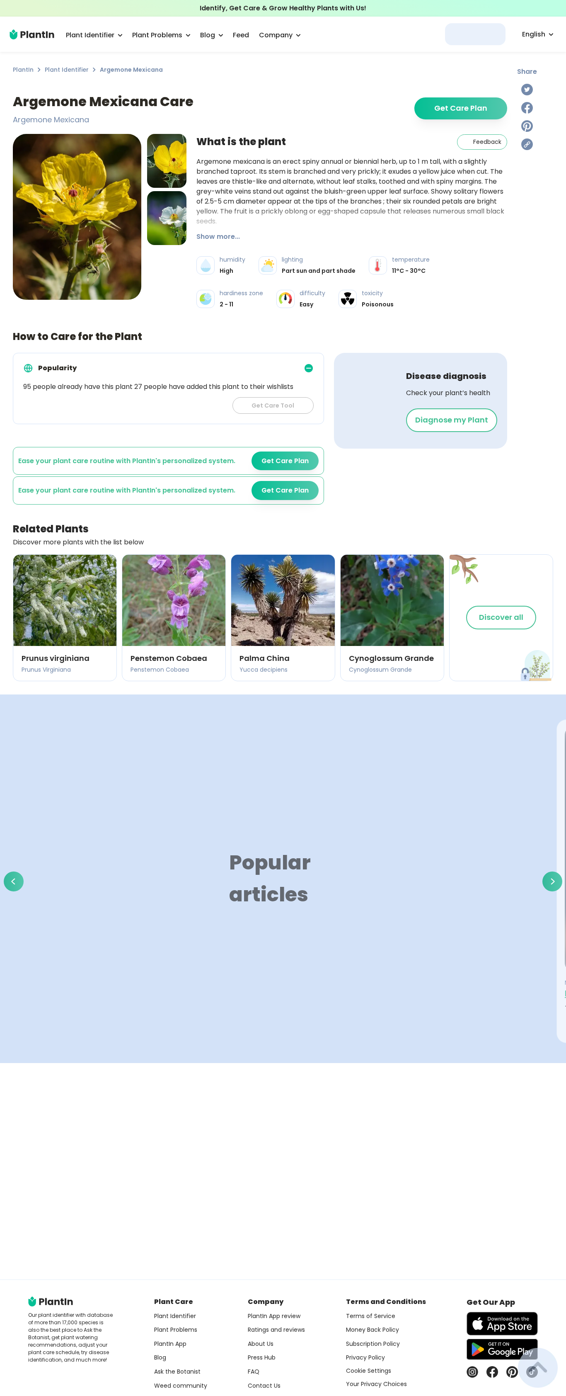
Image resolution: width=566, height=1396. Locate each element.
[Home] (32, 34)
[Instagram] (472, 1372)
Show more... (218, 236)
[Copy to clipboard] (527, 144)
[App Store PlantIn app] (502, 1323)
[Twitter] (527, 89)
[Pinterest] (527, 126)
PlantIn (23, 70)
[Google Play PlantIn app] (502, 1349)
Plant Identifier (67, 70)
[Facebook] (527, 108)
